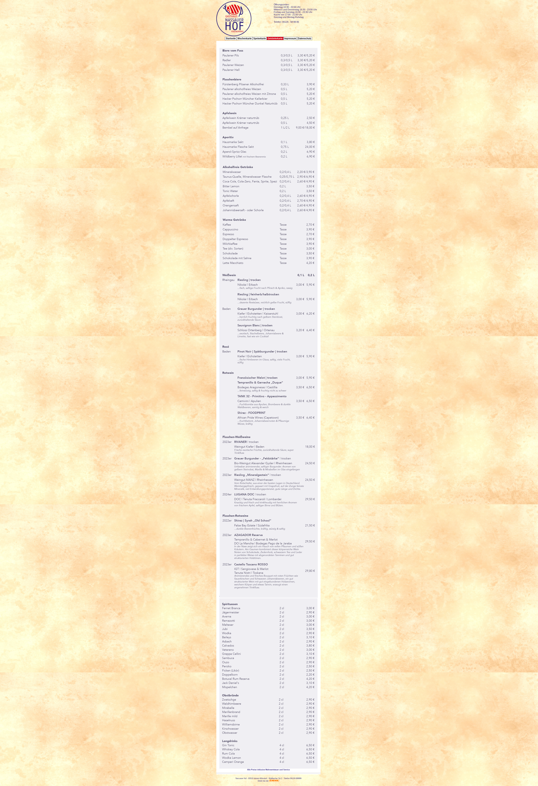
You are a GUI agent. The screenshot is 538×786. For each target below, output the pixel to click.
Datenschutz (304, 38)
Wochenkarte (244, 38)
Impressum (290, 38)
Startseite (231, 38)
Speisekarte (259, 38)
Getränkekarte (275, 38)
